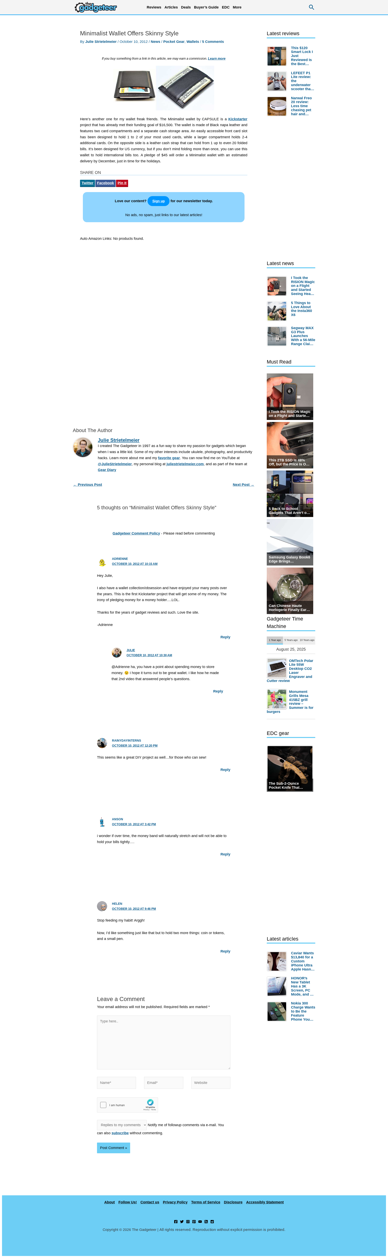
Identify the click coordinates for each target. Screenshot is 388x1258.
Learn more (217, 58)
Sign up (158, 201)
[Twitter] (182, 1221)
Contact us (149, 1202)
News (155, 42)
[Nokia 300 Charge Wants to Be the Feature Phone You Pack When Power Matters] (278, 1011)
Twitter (87, 183)
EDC (226, 7)
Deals (186, 7)
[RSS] (206, 1221)
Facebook (105, 183)
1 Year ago (275, 640)
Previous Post (87, 485)
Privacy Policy (175, 1202)
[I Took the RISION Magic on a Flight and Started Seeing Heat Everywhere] (278, 286)
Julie (131, 650)
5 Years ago (291, 640)
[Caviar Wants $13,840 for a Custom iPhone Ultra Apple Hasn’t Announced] (278, 961)
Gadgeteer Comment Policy (136, 533)
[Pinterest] (194, 1221)
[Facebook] (176, 1221)
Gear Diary (107, 470)
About (109, 1202)
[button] (311, 7)
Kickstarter (237, 119)
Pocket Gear (174, 42)
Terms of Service (205, 1202)
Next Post (243, 485)
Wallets (193, 42)
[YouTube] (200, 1221)
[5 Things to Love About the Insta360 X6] (278, 311)
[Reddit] (212, 1221)
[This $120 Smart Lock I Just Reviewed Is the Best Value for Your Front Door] (278, 56)
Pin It (122, 183)
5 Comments (213, 42)
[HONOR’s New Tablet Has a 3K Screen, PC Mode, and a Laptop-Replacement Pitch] (278, 986)
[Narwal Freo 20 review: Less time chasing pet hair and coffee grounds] (278, 106)
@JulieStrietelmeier (115, 464)
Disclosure (233, 1202)
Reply (225, 637)
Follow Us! (127, 1202)
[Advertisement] (163, 282)
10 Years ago (307, 640)
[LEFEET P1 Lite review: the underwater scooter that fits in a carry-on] (278, 81)
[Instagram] (188, 1221)
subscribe (120, 1133)
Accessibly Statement (265, 1202)
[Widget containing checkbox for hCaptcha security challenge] (127, 1105)
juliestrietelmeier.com (185, 464)
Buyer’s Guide (206, 7)
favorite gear (169, 458)
